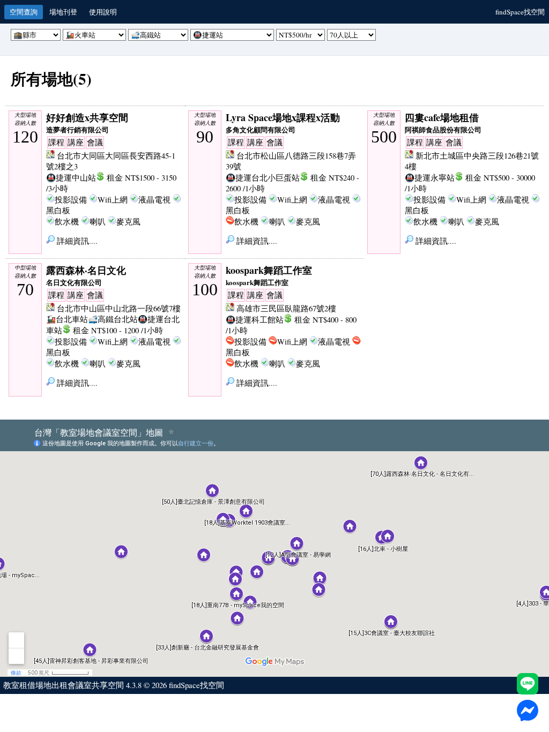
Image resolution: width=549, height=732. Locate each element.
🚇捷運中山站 (71, 178)
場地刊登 (63, 12)
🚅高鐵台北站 (113, 319)
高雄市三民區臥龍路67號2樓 (286, 308)
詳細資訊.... (76, 241)
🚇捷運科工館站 (255, 320)
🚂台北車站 (67, 319)
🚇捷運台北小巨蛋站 (263, 178)
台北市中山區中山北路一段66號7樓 (119, 308)
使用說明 (103, 12)
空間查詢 (24, 12)
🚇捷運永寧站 (430, 178)
